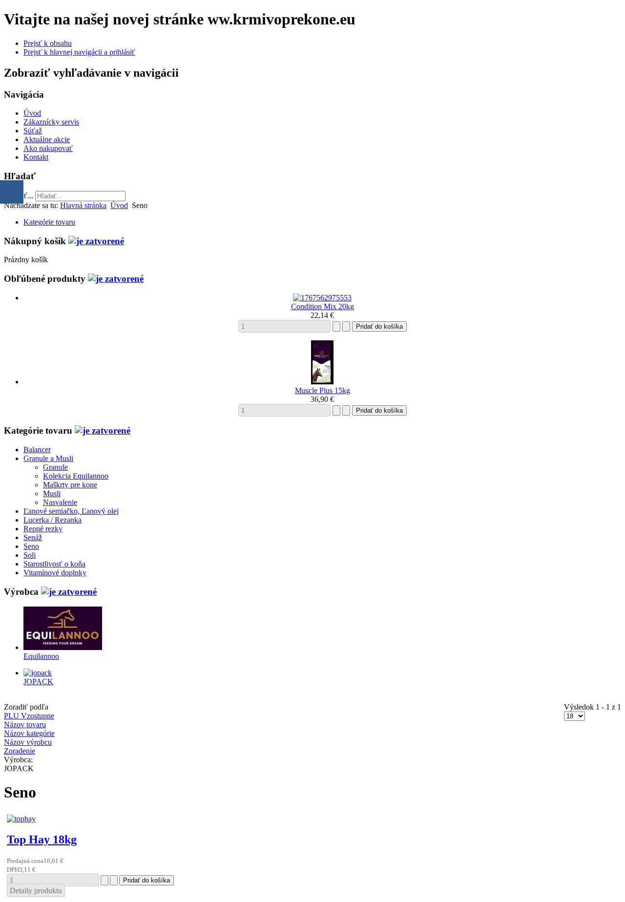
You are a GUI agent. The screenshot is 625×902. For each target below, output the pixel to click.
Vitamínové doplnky (54, 572)
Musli (52, 493)
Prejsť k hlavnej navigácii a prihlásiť (79, 52)
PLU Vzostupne (29, 716)
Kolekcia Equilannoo (75, 476)
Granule (55, 467)
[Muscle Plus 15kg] (322, 382)
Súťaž (32, 130)
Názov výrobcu (28, 742)
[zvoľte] (96, 241)
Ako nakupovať (48, 148)
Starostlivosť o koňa (54, 564)
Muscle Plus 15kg (322, 390)
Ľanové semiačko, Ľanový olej (71, 511)
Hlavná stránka (83, 205)
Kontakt (35, 157)
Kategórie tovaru (49, 222)
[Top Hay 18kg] (21, 819)
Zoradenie (19, 751)
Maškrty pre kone (70, 485)
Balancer (37, 449)
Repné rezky (42, 528)
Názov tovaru (25, 724)
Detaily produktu (36, 890)
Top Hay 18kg (42, 839)
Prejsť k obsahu (47, 43)
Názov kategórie (29, 733)
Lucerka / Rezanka (52, 520)
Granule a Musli (48, 458)
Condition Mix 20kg (322, 306)
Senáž (32, 537)
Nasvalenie (60, 502)
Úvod (32, 113)
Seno (31, 546)
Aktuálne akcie (46, 139)
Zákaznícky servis (51, 122)
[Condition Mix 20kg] (322, 298)
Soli (29, 555)
